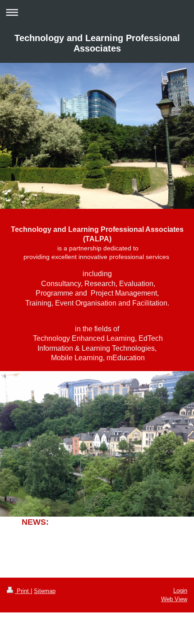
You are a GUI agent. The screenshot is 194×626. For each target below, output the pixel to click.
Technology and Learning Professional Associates (97, 43)
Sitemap (44, 591)
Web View (174, 599)
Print (23, 591)
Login (180, 590)
